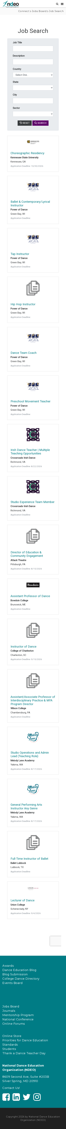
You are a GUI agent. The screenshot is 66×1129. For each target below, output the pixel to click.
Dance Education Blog (19, 970)
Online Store (11, 1036)
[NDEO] (10, 4)
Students (9, 1049)
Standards (10, 1044)
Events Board (12, 983)
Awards (8, 966)
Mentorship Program (18, 1015)
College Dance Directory (21, 978)
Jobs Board (10, 1006)
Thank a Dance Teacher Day (24, 1053)
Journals (8, 1011)
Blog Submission (15, 974)
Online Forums (13, 1023)
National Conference (18, 1019)
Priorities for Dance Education (25, 1040)
